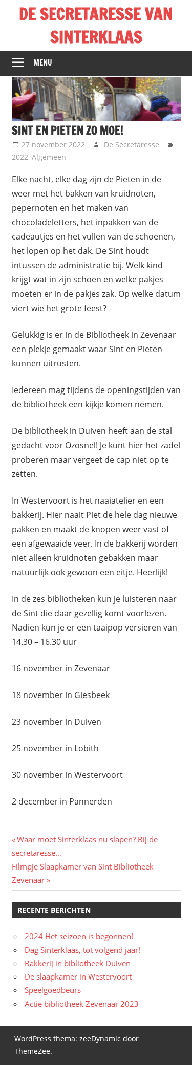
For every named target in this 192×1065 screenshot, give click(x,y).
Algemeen (49, 157)
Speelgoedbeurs (53, 990)
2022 (20, 157)
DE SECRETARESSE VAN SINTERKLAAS (96, 25)
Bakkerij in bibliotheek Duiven (78, 963)
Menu (42, 62)
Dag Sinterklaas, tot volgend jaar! (82, 950)
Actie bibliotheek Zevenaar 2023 (82, 1003)
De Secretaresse (131, 144)
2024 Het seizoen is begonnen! (79, 936)
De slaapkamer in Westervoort (78, 976)
